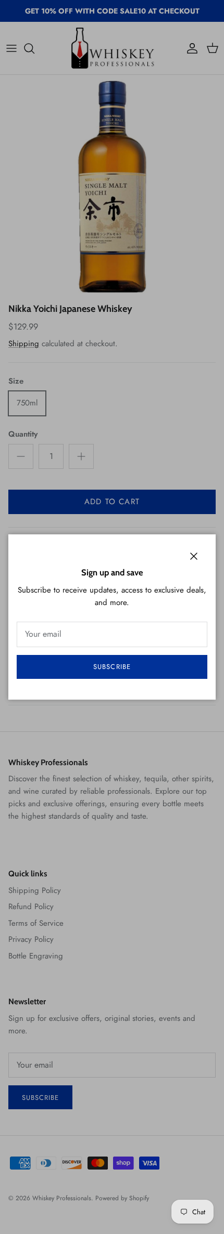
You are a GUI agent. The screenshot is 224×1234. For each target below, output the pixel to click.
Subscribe (111, 667)
